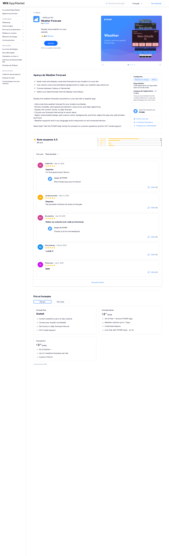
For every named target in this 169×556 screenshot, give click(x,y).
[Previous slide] (103, 64)
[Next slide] (160, 64)
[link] (13, 10)
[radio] (42, 301)
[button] (156, 91)
